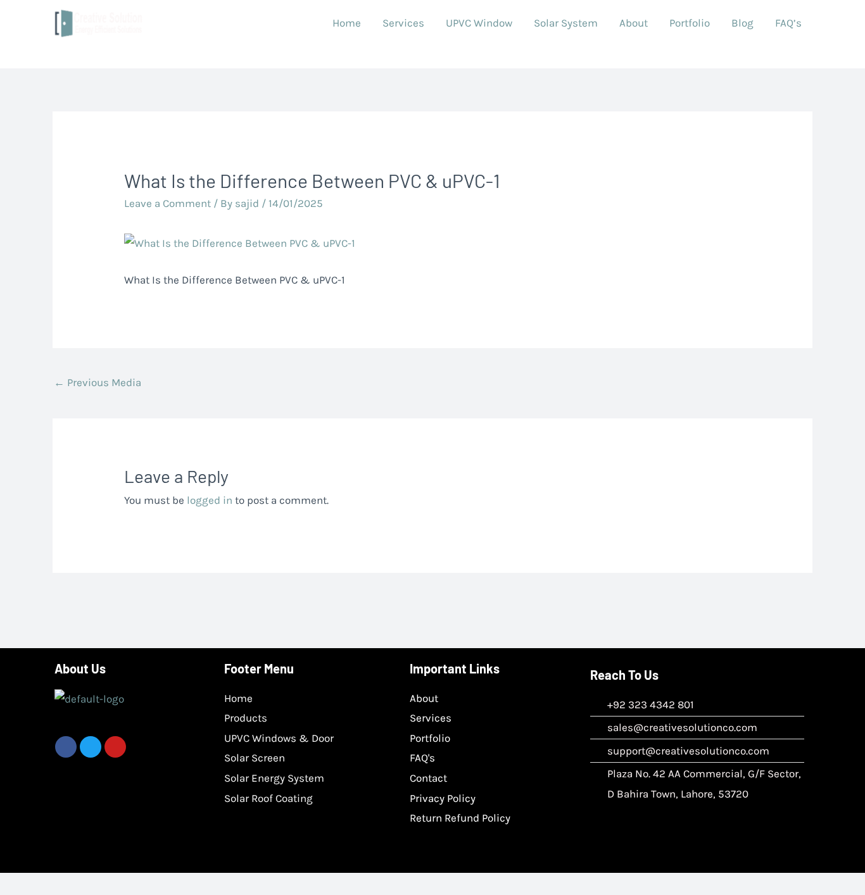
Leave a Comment (167, 203)
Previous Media (97, 382)
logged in (209, 500)
